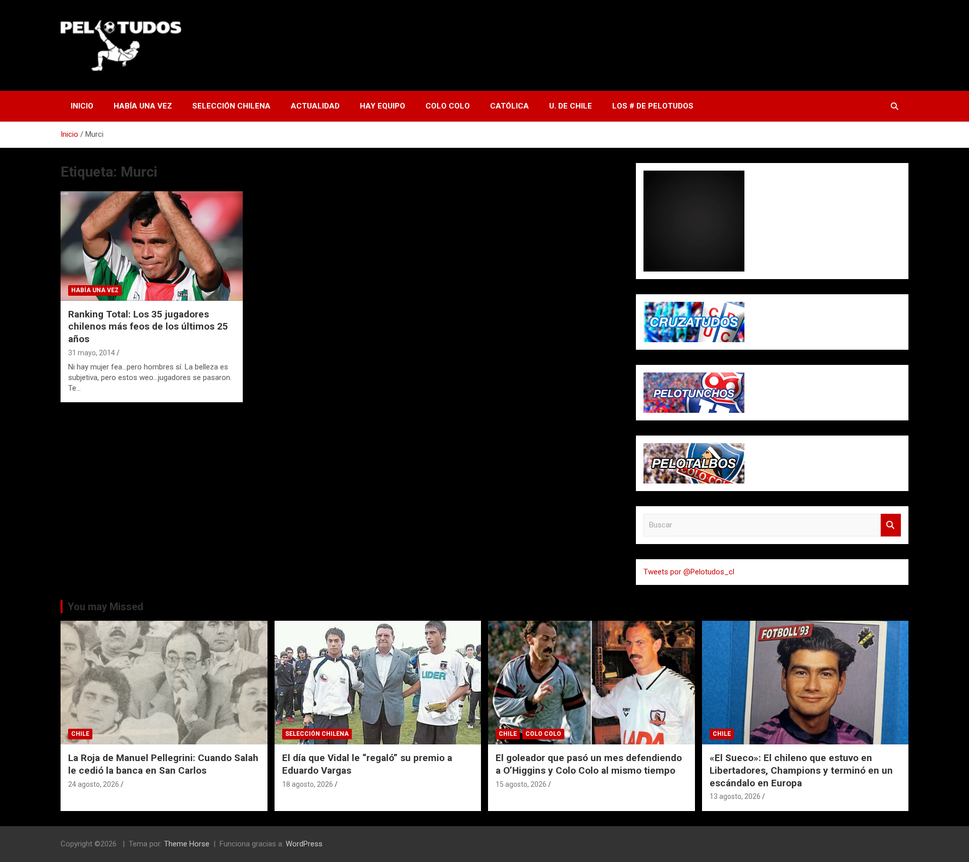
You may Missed (105, 607)
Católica (509, 106)
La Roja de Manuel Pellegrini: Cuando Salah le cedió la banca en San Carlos (163, 764)
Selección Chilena (231, 106)
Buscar (891, 525)
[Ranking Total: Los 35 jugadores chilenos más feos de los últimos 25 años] (151, 246)
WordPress (304, 843)
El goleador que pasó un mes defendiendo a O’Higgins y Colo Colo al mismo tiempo (589, 764)
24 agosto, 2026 (93, 784)
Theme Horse (186, 843)
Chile (80, 733)
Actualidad (315, 106)
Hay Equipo (382, 106)
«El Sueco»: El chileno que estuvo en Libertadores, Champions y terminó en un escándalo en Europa (801, 770)
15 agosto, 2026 (521, 784)
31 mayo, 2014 (91, 353)
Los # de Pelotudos (652, 106)
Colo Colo (447, 106)
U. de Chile (570, 106)
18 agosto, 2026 (307, 784)
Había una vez (143, 106)
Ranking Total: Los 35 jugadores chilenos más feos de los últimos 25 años (148, 326)
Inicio (82, 106)
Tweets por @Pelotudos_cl (688, 571)
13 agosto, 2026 (735, 796)
